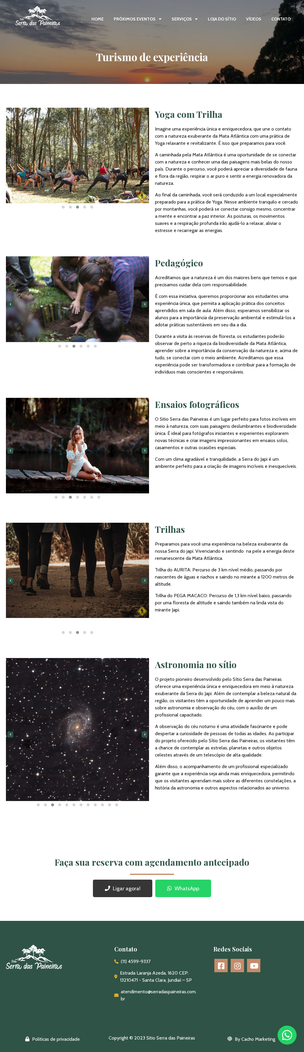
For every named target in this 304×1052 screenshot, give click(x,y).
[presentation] (10, 160)
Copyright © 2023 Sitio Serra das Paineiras (152, 1038)
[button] (63, 207)
